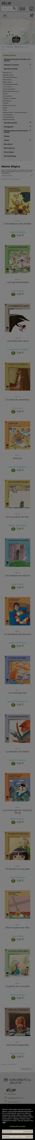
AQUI (4, 1122)
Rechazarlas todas (17, 1131)
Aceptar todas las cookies (17, 1136)
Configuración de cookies (17, 1126)
